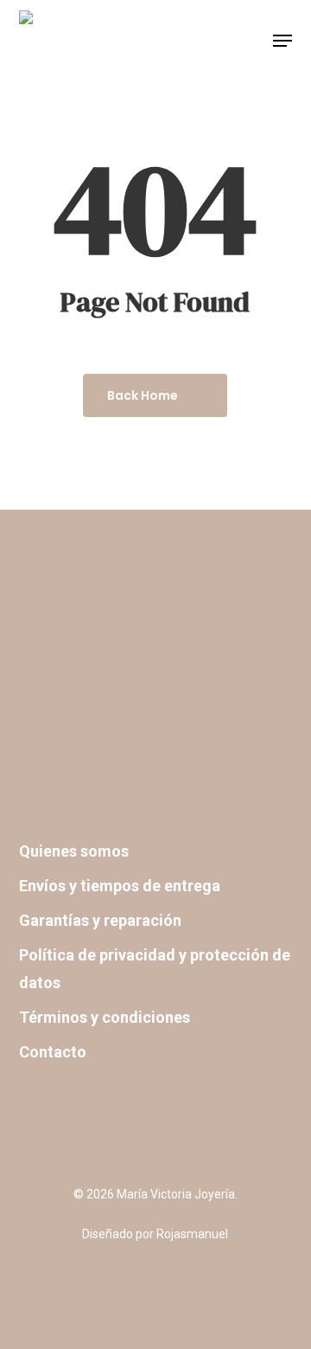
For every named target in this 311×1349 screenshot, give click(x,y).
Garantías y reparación (100, 920)
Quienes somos (74, 851)
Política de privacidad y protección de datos (154, 969)
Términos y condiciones (104, 1017)
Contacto (52, 1052)
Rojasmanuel (192, 1234)
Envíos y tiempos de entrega (119, 886)
